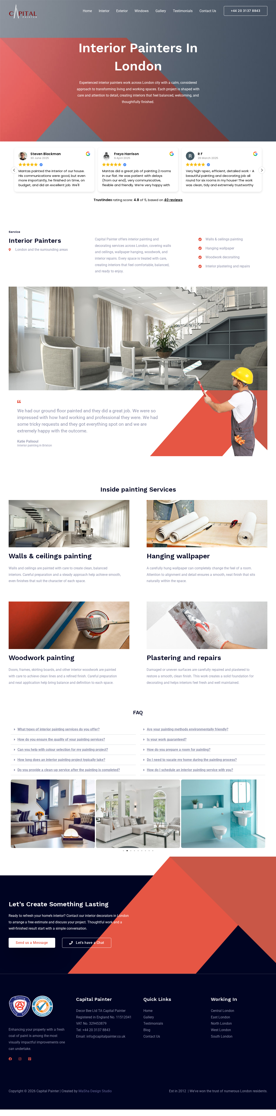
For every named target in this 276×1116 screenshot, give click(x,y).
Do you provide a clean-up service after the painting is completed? (68, 770)
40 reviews (173, 200)
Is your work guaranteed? (167, 739)
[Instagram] (20, 1058)
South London (221, 1036)
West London (221, 1030)
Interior (104, 11)
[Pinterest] (29, 1058)
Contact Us (207, 11)
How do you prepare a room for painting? (178, 750)
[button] (245, 11)
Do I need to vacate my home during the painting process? (192, 760)
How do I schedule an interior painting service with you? (190, 770)
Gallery (160, 11)
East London (220, 1017)
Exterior (122, 11)
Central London (222, 1011)
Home (87, 11)
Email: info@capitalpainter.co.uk (100, 1036)
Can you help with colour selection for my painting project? (62, 750)
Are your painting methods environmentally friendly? (187, 729)
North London (221, 1023)
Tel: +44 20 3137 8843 (93, 1030)
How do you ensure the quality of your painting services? (61, 739)
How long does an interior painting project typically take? (61, 760)
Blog (146, 1030)
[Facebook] (10, 1058)
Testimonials (183, 11)
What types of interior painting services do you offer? (58, 729)
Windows (142, 11)
